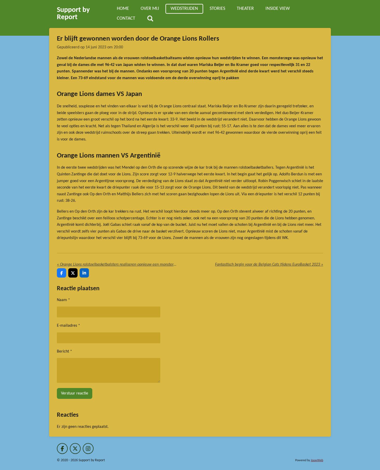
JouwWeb (317, 460)
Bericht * (64, 351)
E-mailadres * (68, 326)
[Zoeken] (150, 19)
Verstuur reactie (74, 393)
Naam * (63, 300)
